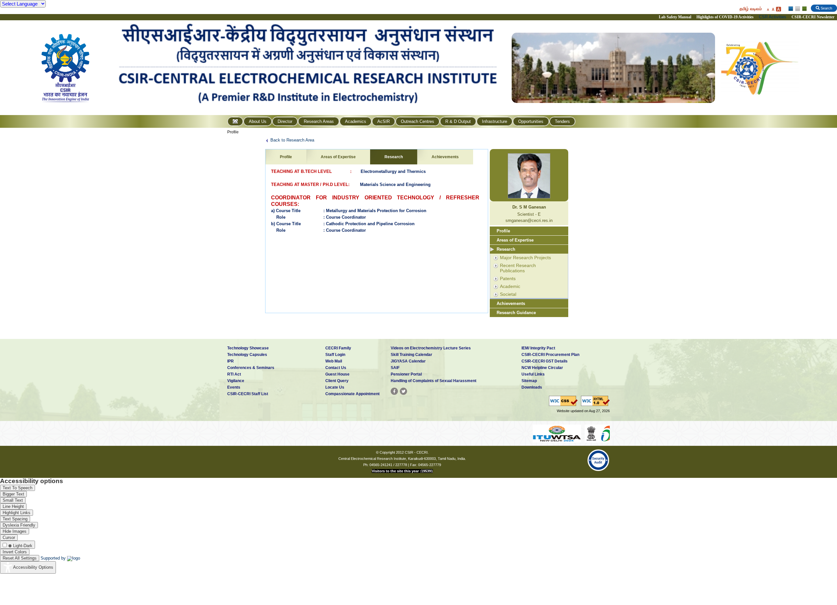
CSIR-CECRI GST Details (544, 361)
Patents (508, 278)
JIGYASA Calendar (408, 361)
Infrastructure (494, 121)
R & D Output (458, 121)
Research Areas (319, 121)
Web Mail (333, 361)
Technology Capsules (247, 354)
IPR (230, 361)
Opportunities (530, 121)
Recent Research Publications (518, 268)
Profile (233, 132)
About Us (257, 121)
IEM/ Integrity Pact (538, 348)
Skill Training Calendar (411, 354)
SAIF (395, 367)
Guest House (337, 374)
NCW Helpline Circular (542, 367)
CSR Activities (772, 16)
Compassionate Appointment (352, 394)
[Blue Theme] (791, 9)
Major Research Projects (525, 257)
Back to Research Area (292, 140)
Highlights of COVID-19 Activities (725, 17)
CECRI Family (338, 348)
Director (285, 121)
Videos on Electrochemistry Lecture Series (431, 348)
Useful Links (533, 374)
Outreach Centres (417, 121)
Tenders (562, 121)
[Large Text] (778, 9)
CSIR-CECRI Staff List (247, 394)
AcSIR (383, 121)
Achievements (445, 157)
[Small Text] (767, 9)
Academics (355, 121)
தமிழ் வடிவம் (751, 8)
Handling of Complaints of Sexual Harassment (433, 380)
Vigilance (235, 380)
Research (393, 157)
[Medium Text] (773, 9)
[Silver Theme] (797, 9)
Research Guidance (516, 312)
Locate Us (334, 387)
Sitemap (529, 380)
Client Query (337, 380)
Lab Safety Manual (675, 17)
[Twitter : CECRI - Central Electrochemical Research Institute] (403, 391)
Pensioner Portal (406, 374)
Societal (508, 294)
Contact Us (335, 367)
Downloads (531, 387)
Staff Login (335, 354)
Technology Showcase (248, 348)
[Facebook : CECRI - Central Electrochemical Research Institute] (394, 391)
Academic (510, 286)
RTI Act (234, 374)
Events (233, 387)
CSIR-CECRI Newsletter (813, 17)
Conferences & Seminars (250, 367)
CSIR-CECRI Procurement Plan (550, 354)
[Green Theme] (803, 9)
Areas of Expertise (338, 157)
